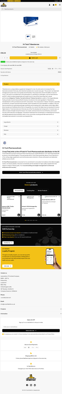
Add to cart (35, 58)
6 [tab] (33, 220)
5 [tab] (31, 220)
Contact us (7, 242)
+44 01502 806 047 (6, 297)
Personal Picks (19, 190)
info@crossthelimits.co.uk (8, 304)
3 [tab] (28, 220)
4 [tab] (30, 220)
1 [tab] (25, 220)
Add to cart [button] (19, 215)
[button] (49, 4)
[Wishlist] (59, 57)
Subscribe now (30, 330)
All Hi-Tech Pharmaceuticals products (30, 172)
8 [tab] (36, 220)
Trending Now (30, 190)
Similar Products (42, 190)
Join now (6, 266)
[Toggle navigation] (59, 4)
